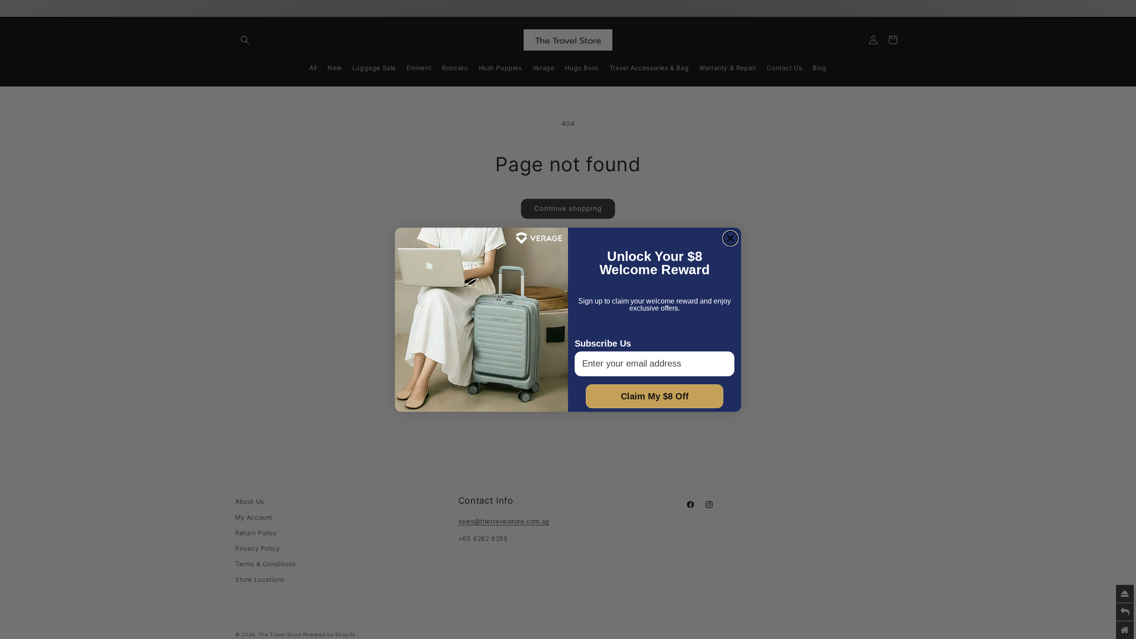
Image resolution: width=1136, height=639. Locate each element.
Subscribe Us (603, 343)
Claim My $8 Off (655, 396)
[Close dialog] (730, 238)
